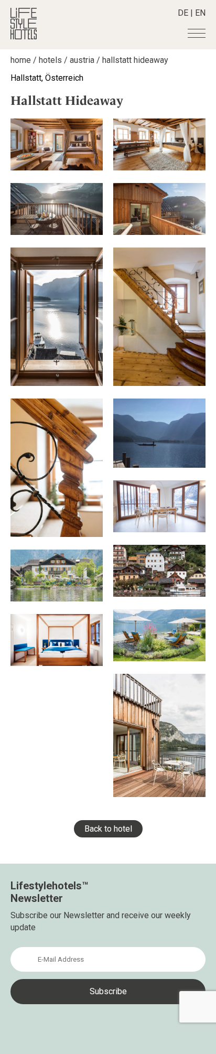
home (20, 60)
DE (183, 13)
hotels (50, 60)
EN (200, 13)
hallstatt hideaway (135, 60)
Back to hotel (108, 829)
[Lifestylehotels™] (23, 36)
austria (82, 60)
